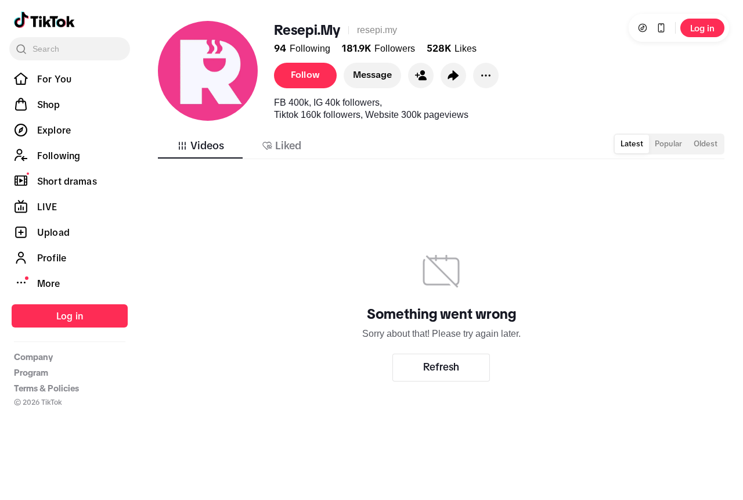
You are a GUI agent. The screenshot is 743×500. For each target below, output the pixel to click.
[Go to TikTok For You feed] (44, 20)
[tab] (200, 146)
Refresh (441, 367)
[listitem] (69, 79)
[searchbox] (69, 48)
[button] (421, 75)
